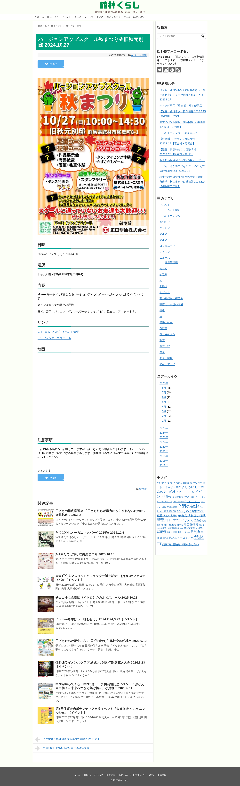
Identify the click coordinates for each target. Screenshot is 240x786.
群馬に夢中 (166, 322)
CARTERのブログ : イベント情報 (58, 331)
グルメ (77, 17)
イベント (66, 17)
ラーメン (193, 501)
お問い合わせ (125, 775)
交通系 (163, 274)
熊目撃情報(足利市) (193, 528)
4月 (164, 406)
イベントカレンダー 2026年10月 (179, 133)
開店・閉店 (53, 17)
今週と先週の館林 (169, 507)
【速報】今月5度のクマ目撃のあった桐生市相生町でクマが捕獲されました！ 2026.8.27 (182, 95)
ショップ (88, 17)
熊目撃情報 (171, 262)
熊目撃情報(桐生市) (176, 528)
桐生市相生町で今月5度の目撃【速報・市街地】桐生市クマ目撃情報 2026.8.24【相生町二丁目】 (183, 182)
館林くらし (120, 5)
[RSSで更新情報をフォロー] (178, 69)
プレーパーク (180, 501)
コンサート (196, 497)
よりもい (188, 487)
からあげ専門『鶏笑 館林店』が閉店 (181, 105)
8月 (164, 387)
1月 (164, 420)
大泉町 (166, 516)
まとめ (100, 17)
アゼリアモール (185, 491)
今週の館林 (188, 506)
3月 (164, 411)
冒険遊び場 (169, 511)
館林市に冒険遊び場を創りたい (180, 544)
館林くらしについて (93, 775)
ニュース (165, 257)
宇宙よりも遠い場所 (134, 17)
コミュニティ (113, 17)
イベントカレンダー (171, 215)
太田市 (173, 515)
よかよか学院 (173, 487)
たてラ (168, 482)
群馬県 (161, 532)
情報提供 (110, 775)
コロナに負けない (181, 497)
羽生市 (169, 532)
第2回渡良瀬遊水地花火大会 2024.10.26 (66, 747)
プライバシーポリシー (145, 775)
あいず (160, 483)
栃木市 (172, 525)
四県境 (163, 286)
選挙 (162, 352)
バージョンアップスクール (54, 338)
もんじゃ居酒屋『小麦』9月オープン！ (182, 160)
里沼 (165, 538)
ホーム (40, 17)
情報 (162, 310)
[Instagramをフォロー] (165, 69)
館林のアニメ (167, 364)
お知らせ (165, 221)
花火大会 (186, 532)
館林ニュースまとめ (181, 537)
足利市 (195, 532)
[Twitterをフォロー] (159, 69)
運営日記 (165, 346)
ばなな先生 (196, 483)
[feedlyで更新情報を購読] (172, 69)
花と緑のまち (167, 334)
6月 (164, 397)
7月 (164, 392)
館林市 (143, 489)
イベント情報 (139, 55)
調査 (162, 340)
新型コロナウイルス (175, 520)
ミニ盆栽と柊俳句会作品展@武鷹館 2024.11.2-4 (71, 739)
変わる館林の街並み (171, 298)
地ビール (165, 292)
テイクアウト (166, 502)
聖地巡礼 (177, 532)
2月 (164, 416)
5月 (164, 402)
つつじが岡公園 (181, 483)
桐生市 (180, 525)
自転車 (163, 328)
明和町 (197, 520)
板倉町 (164, 524)
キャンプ (165, 228)
